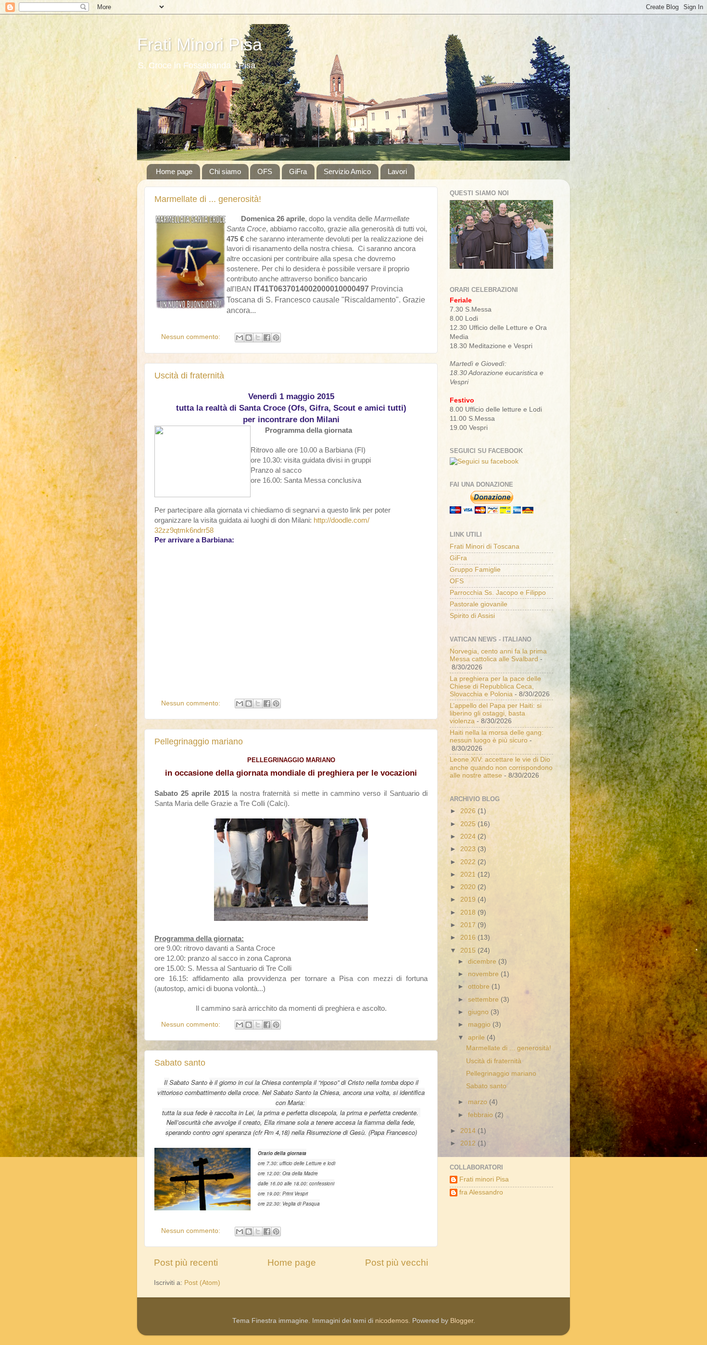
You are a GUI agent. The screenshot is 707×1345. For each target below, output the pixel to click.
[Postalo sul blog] (248, 337)
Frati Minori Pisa (199, 44)
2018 (469, 912)
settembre (484, 999)
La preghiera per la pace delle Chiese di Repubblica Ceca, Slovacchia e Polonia (495, 686)
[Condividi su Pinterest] (276, 337)
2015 (469, 950)
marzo (478, 1102)
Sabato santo (179, 1063)
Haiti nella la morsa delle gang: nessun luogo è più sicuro (496, 736)
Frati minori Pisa (484, 1179)
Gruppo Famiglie (475, 569)
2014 (469, 1130)
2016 (469, 937)
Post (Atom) (202, 1282)
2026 (469, 811)
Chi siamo (225, 171)
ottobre (480, 986)
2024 (469, 836)
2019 (469, 899)
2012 (469, 1143)
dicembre (483, 961)
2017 (469, 925)
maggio (480, 1024)
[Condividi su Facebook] (267, 337)
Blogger (461, 1320)
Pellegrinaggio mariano (198, 741)
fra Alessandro (481, 1192)
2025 (469, 824)
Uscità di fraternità (189, 375)
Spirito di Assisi (472, 615)
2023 (469, 849)
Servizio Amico (347, 171)
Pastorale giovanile (478, 604)
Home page (174, 171)
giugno (479, 1012)
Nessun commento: (191, 336)
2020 (469, 887)
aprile (477, 1037)
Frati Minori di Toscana (484, 546)
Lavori (397, 171)
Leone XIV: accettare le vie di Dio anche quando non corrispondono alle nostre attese (501, 767)
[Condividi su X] (258, 337)
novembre (484, 974)
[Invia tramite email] (239, 337)
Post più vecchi (396, 1262)
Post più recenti (186, 1262)
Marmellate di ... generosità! (207, 199)
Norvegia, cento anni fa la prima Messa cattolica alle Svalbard (498, 655)
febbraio (481, 1115)
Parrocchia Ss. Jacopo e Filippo (498, 592)
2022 (469, 862)
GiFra (298, 171)
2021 (469, 874)
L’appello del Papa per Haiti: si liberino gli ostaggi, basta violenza (496, 713)
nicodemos (391, 1320)
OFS (264, 171)
